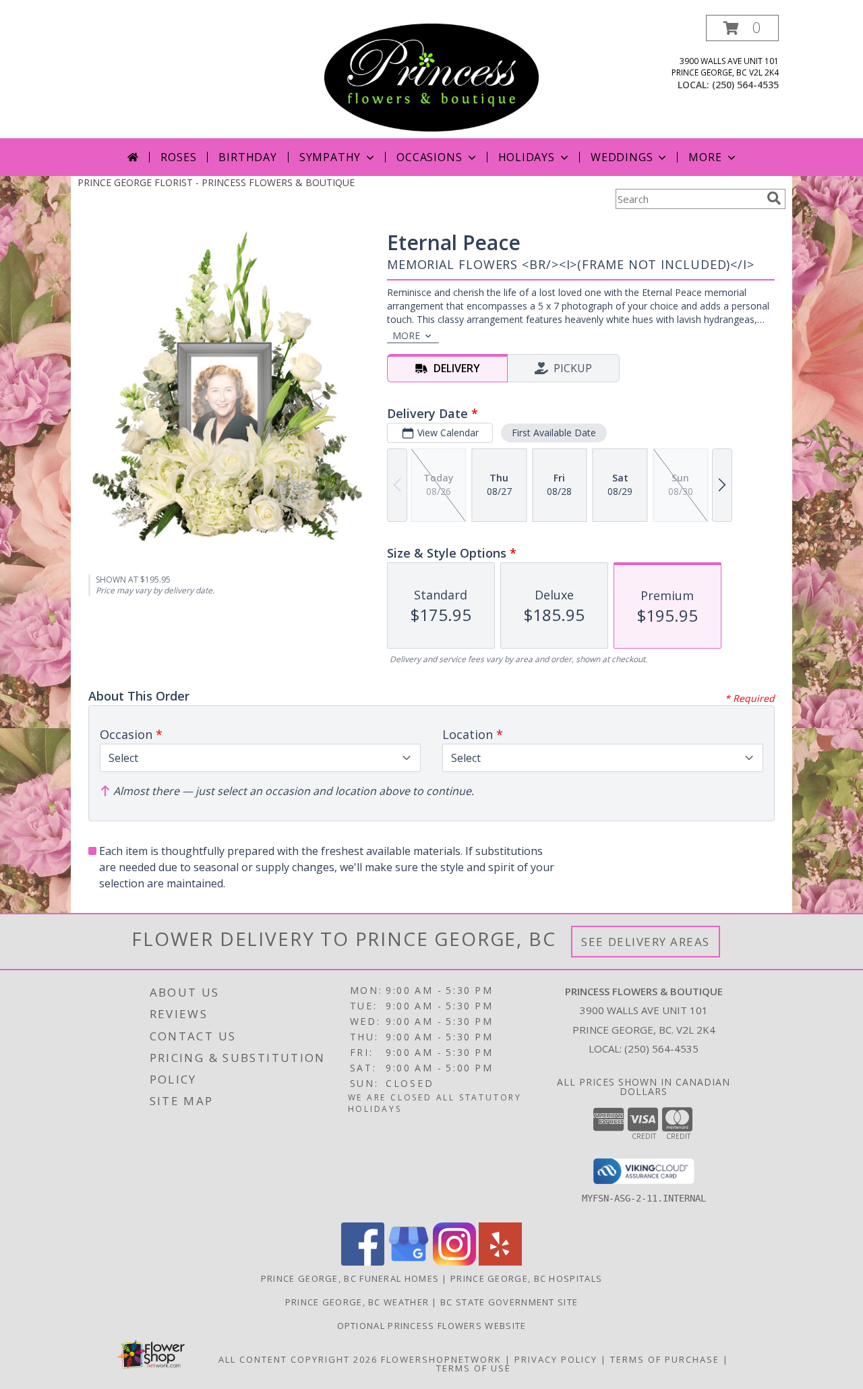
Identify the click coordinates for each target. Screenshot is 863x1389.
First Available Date (554, 432)
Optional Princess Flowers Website (432, 1326)
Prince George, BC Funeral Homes (350, 1278)
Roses (178, 157)
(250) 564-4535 (745, 84)
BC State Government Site (509, 1302)
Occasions (429, 157)
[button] (742, 28)
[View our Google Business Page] (408, 1261)
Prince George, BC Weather (357, 1302)
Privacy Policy (555, 1359)
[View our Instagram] (454, 1261)
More (704, 157)
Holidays (526, 157)
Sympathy (330, 157)
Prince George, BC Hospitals (526, 1278)
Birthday (247, 157)
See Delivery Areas (645, 941)
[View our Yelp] (500, 1261)
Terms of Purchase (664, 1359)
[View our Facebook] (362, 1261)
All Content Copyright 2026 (298, 1359)
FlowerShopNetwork (441, 1359)
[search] (774, 198)
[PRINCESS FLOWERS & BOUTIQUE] (432, 76)
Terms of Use (473, 1368)
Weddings (622, 157)
